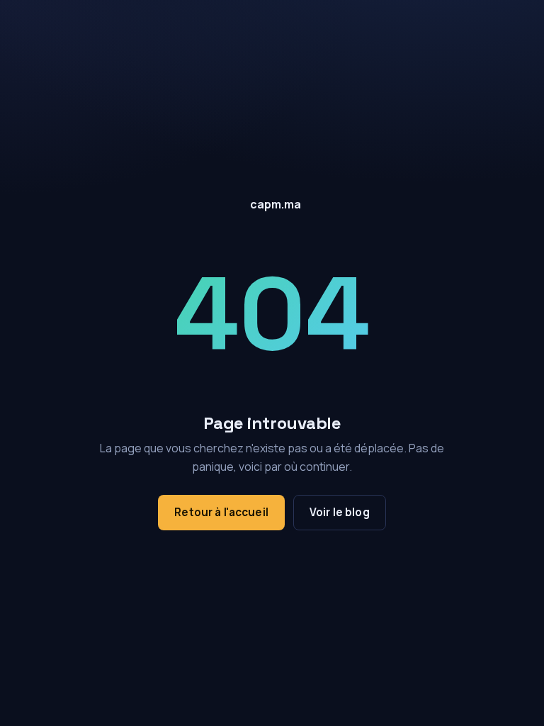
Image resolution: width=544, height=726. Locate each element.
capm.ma (275, 204)
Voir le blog (340, 512)
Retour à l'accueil (221, 512)
